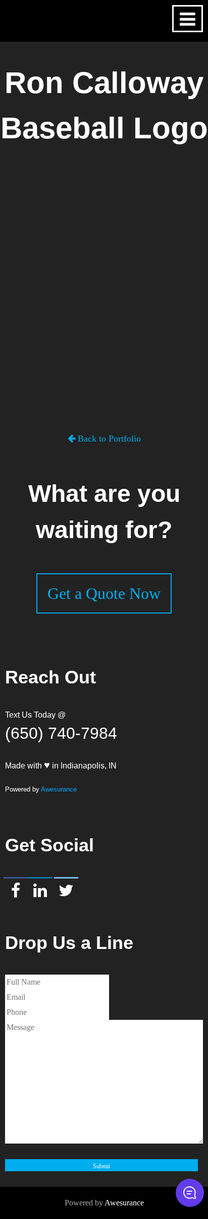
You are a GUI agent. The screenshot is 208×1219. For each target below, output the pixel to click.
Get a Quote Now (104, 593)
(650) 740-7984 (61, 733)
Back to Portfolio (108, 438)
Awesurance (59, 789)
